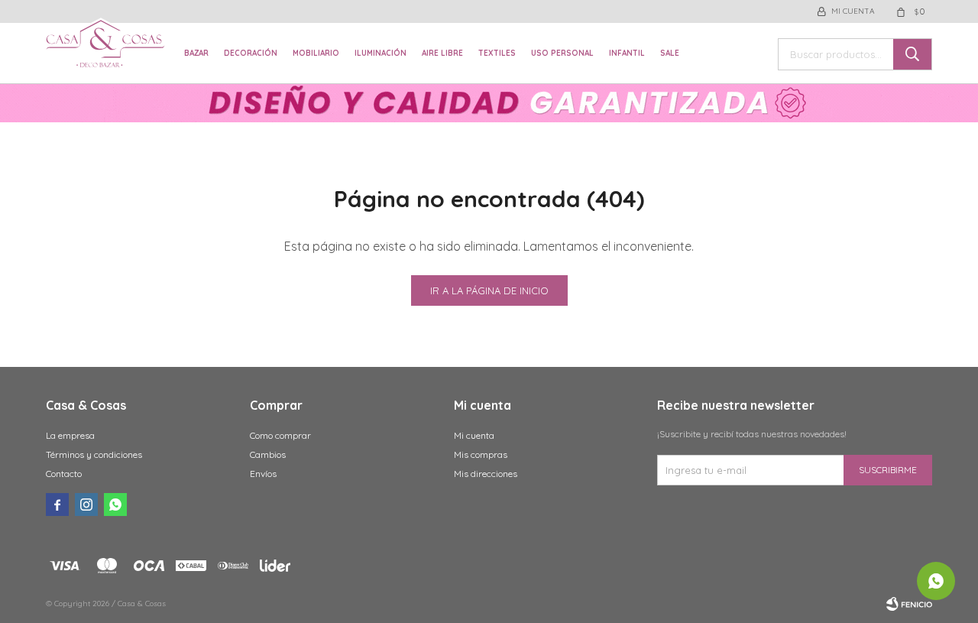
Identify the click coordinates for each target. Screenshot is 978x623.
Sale (669, 53)
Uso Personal (562, 53)
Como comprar (280, 435)
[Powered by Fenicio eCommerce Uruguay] (909, 603)
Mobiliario (316, 53)
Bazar (196, 53)
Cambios (268, 454)
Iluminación (380, 53)
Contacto (64, 473)
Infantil (627, 53)
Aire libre (442, 53)
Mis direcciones (485, 473)
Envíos (263, 473)
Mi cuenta (474, 435)
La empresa (70, 435)
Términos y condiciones (94, 454)
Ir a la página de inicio (489, 290)
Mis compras (480, 454)
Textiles (497, 53)
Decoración (250, 53)
